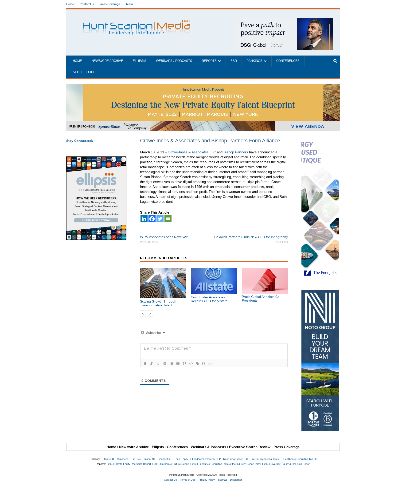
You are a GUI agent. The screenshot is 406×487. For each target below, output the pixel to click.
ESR (233, 61)
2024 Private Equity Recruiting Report (129, 464)
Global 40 (149, 459)
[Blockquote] (184, 363)
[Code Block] (191, 363)
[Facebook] (152, 218)
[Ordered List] (171, 363)
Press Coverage (109, 4)
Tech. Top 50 (181, 459)
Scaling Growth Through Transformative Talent (158, 303)
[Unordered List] (178, 363)
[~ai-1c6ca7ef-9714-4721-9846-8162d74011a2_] (283, 21)
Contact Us (87, 4)
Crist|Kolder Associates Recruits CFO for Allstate (209, 299)
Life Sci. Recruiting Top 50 (265, 459)
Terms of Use (187, 479)
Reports (209, 61)
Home (70, 4)
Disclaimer (236, 479)
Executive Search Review (249, 447)
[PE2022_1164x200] (203, 87)
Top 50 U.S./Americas (116, 459)
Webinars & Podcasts (208, 447)
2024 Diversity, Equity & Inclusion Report (287, 464)
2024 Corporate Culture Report (171, 464)
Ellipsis (139, 61)
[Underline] (158, 363)
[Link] (197, 363)
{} (203, 363)
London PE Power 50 (204, 459)
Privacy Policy (207, 479)
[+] (210, 363)
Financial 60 (164, 459)
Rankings (254, 61)
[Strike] (164, 363)
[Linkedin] (144, 218)
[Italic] (151, 363)
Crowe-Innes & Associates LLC (192, 152)
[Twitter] (160, 218)
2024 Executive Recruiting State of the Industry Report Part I (226, 464)
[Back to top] (399, 480)
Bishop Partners (235, 152)
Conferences (288, 61)
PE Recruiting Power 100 (233, 459)
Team (129, 4)
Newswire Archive (107, 61)
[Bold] (145, 363)
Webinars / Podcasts (174, 61)
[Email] (168, 218)
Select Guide (84, 72)
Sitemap (222, 479)
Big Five (136, 459)
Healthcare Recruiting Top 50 (299, 459)
